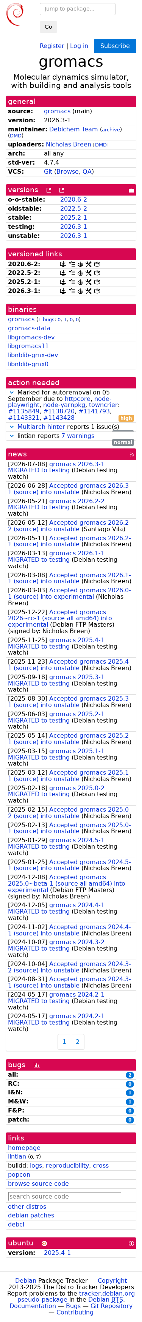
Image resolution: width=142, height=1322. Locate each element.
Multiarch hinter (41, 426)
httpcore (78, 398)
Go (48, 27)
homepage (24, 1147)
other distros (27, 1206)
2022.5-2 (73, 208)
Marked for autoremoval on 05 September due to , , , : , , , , (70, 405)
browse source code (38, 1183)
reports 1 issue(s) (74, 427)
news (17, 454)
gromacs (57, 111)
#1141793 (94, 411)
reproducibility (67, 1165)
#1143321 (23, 417)
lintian (17, 1156)
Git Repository (112, 1306)
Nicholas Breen (68, 144)
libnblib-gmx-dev (33, 355)
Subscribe (115, 45)
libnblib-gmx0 (28, 364)
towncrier (103, 404)
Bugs (73, 1306)
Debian (25, 1280)
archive (111, 130)
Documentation (32, 1306)
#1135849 (23, 411)
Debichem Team (73, 129)
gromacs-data (29, 328)
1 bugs (46, 319)
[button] (12, 392)
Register (52, 45)
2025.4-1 (57, 1252)
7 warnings (77, 435)
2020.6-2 (73, 199)
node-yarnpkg (64, 404)
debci (16, 1224)
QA (87, 171)
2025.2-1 (73, 217)
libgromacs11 (28, 346)
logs (36, 1165)
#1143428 (59, 417)
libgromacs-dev (31, 337)
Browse (67, 171)
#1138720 (59, 411)
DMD (16, 136)
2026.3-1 (73, 226)
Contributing (75, 1312)
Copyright (112, 1280)
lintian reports (74, 436)
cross (101, 1165)
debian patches (31, 1215)
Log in (79, 45)
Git (48, 171)
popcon (19, 1174)
